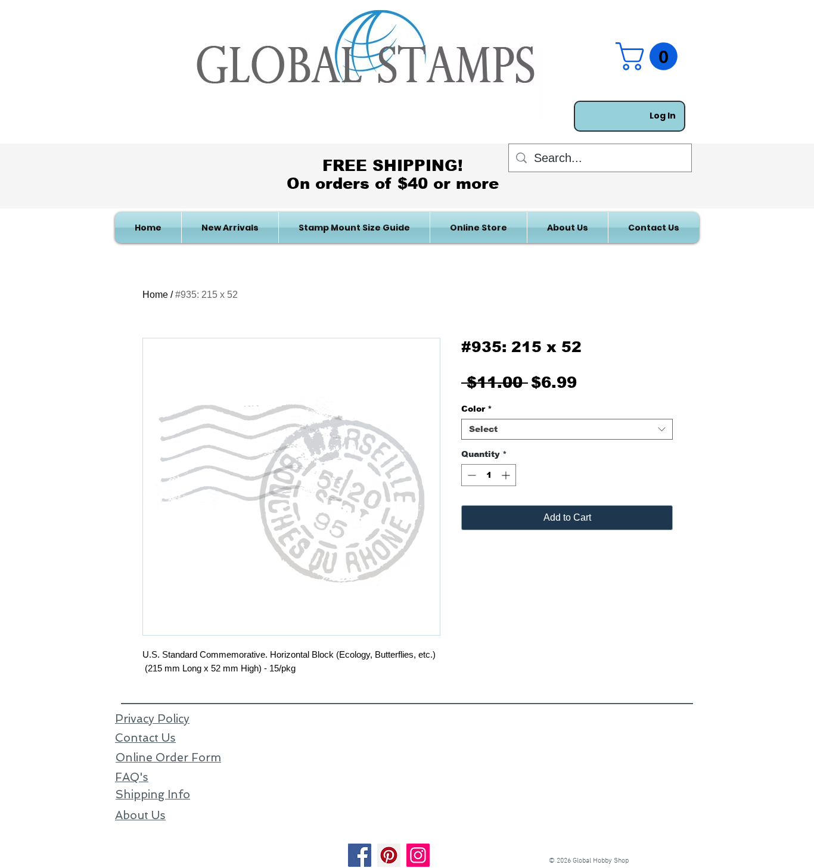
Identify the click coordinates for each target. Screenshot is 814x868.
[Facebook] (359, 855)
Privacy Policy (152, 719)
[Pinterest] (388, 855)
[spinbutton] (488, 475)
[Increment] (506, 475)
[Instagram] (418, 855)
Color (476, 408)
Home (155, 295)
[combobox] (567, 429)
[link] (650, 56)
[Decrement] (470, 475)
